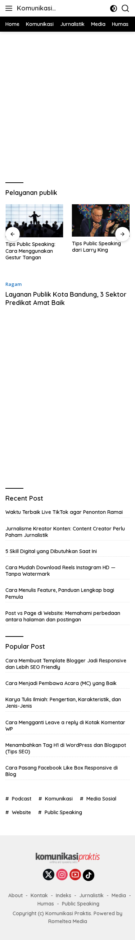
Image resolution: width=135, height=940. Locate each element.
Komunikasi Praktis (34, 9)
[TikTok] (88, 875)
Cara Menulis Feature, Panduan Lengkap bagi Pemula (59, 593)
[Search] (125, 8)
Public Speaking (63, 812)
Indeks (63, 895)
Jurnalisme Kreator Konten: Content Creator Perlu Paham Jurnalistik (65, 531)
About (15, 895)
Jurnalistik (91, 895)
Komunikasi (59, 798)
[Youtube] (75, 875)
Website (21, 812)
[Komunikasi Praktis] (67, 860)
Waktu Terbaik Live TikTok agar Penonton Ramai (64, 512)
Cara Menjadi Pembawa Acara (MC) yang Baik (61, 683)
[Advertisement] (67, 106)
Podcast (21, 798)
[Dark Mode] (113, 8)
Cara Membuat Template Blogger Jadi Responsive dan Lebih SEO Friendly (65, 663)
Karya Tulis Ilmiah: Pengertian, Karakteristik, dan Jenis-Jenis (63, 702)
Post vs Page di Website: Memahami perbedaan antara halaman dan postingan (62, 616)
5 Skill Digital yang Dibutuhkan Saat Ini (51, 551)
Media (119, 895)
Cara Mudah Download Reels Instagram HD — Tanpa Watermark (60, 570)
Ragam (13, 284)
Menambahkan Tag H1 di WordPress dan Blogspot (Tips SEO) (65, 748)
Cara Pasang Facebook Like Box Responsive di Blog (61, 771)
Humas (45, 903)
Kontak (39, 895)
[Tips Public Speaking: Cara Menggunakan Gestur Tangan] (34, 221)
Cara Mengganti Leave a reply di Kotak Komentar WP (65, 725)
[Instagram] (62, 875)
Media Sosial (101, 798)
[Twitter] (48, 875)
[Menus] (10, 8)
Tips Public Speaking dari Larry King (96, 246)
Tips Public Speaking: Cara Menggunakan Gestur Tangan (30, 250)
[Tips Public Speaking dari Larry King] (101, 220)
